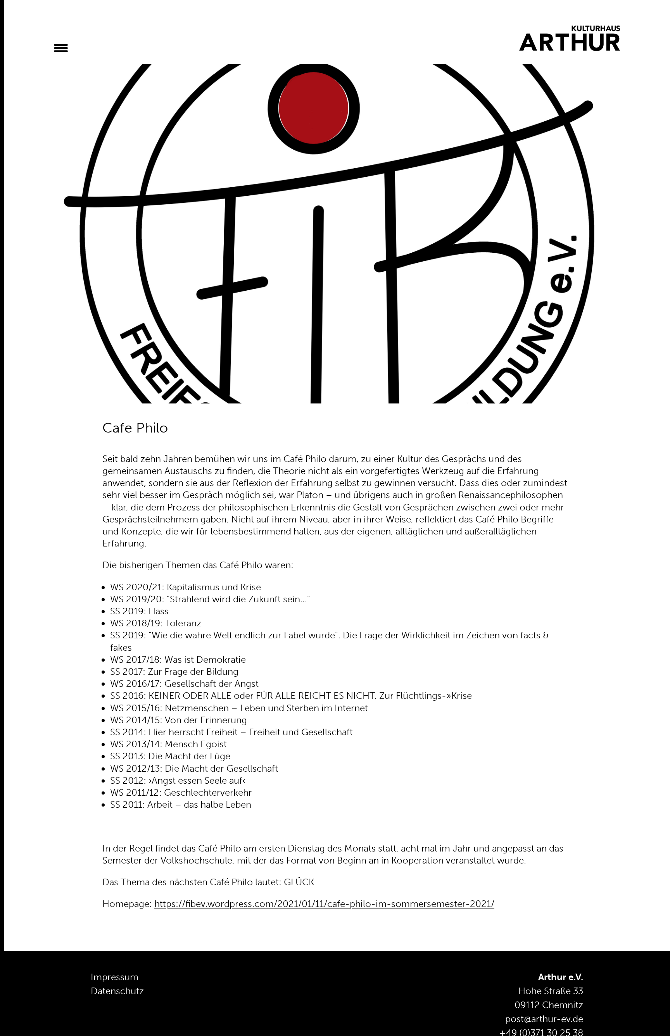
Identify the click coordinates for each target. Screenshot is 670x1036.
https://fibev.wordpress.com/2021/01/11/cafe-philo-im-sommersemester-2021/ (324, 903)
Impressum (114, 977)
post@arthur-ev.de (544, 1018)
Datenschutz (117, 990)
